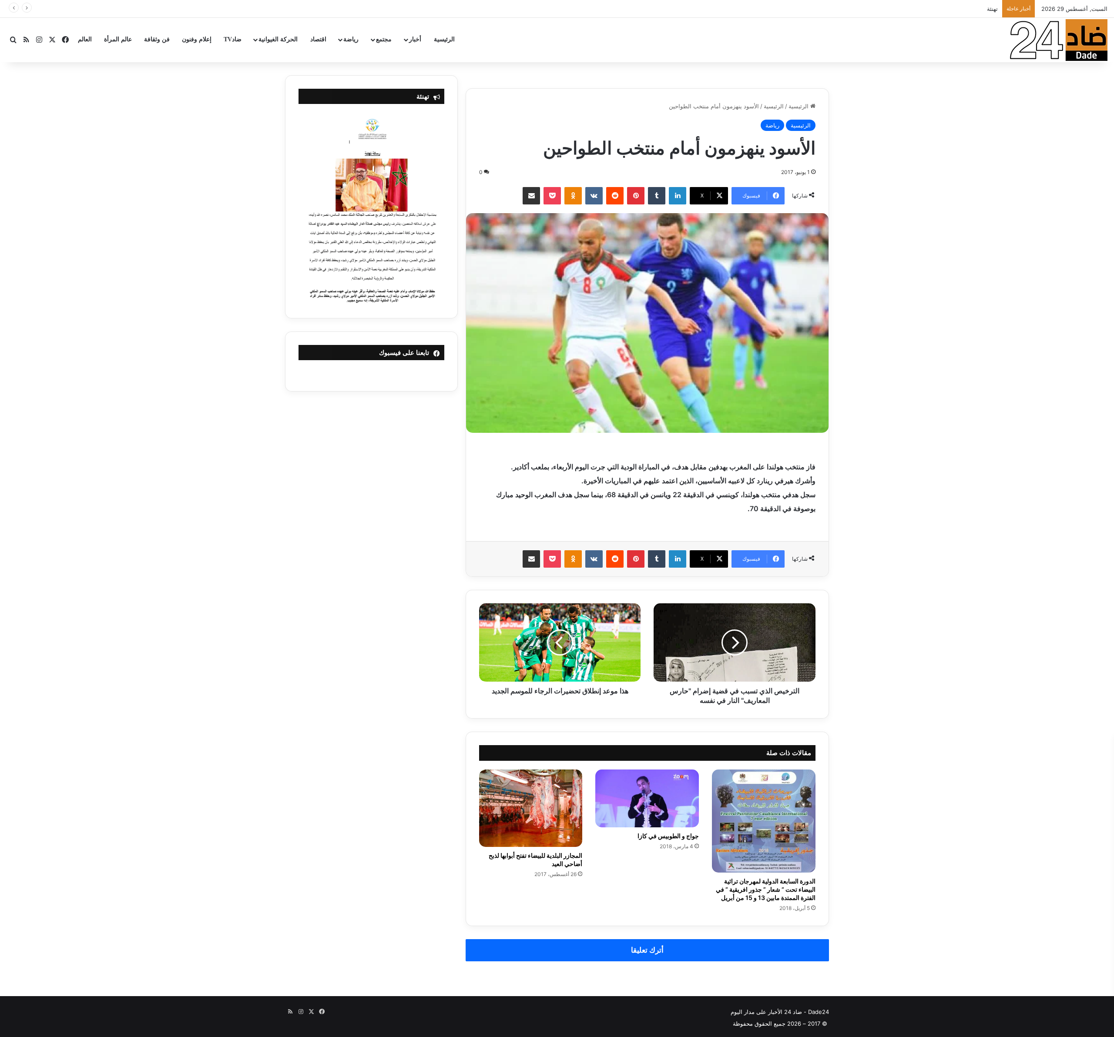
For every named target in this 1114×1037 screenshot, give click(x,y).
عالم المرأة (118, 39)
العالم (85, 39)
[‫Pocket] (552, 195)
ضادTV (233, 39)
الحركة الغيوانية (278, 39)
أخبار (415, 39)
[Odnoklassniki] (573, 195)
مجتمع (384, 39)
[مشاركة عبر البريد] (531, 195)
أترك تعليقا (647, 950)
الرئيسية (444, 39)
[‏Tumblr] (656, 195)
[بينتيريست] (635, 195)
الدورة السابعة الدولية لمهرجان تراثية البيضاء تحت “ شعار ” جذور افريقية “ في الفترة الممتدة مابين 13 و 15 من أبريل (765, 889)
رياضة (351, 39)
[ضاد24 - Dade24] (1058, 40)
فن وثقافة (157, 39)
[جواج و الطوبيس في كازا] (647, 798)
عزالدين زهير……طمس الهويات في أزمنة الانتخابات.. (935, 8)
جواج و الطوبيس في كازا (668, 836)
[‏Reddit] (615, 195)
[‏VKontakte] (594, 195)
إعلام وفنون (196, 39)
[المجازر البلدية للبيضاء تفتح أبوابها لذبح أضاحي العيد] (531, 808)
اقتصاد (318, 39)
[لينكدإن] (677, 195)
